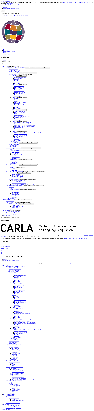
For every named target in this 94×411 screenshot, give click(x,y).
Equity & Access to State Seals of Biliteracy (15, 67)
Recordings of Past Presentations (13, 208)
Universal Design (18, 89)
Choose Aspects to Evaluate (20, 102)
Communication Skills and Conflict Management (25, 126)
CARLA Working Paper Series (13, 211)
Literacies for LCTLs (13, 159)
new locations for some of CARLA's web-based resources (75, 2)
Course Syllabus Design (19, 87)
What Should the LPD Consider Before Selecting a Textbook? (27, 132)
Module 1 (14, 75)
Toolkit (13, 168)
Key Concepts (17, 103)
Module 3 (14, 97)
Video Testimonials (18, 80)
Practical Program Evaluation (12, 164)
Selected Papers (12, 146)
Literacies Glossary (16, 157)
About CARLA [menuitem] (6, 54)
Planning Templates (16, 191)
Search (2, 10)
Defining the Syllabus (19, 86)
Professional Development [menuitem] (9, 51)
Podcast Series (15, 195)
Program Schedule (16, 207)
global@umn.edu (9, 3)
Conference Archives (10, 202)
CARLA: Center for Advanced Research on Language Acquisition (15, 15)
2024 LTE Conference (14, 144)
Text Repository (15, 193)
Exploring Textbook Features (20, 134)
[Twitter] (47, 252)
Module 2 (14, 84)
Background (11, 187)
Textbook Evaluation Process (20, 135)
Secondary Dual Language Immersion (14, 171)
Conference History (13, 145)
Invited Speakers (15, 205)
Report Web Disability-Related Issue (80, 238)
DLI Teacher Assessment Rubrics (19, 180)
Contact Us (3, 244)
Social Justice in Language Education (14, 185)
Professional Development (14, 166)
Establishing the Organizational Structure (23, 123)
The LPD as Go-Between (19, 111)
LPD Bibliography (13, 141)
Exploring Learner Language (12, 212)
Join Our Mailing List (5, 246)
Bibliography (14, 158)
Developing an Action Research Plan (22, 116)
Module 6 (14, 131)
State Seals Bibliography (14, 71)
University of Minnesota (13, 262)
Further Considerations (19, 93)
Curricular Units (15, 192)
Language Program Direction (12, 72)
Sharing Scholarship (18, 115)
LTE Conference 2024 (14, 203)
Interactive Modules (13, 74)
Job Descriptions (18, 78)
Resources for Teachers (14, 150)
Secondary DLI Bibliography (18, 181)
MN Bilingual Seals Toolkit (15, 70)
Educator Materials (16, 174)
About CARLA (6, 215)
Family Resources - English (18, 175)
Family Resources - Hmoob (18, 177)
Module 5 (14, 121)
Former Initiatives (10, 198)
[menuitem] (4, 49)
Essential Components (19, 91)
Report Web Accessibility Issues (67, 262)
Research (11, 149)
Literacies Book (12, 163)
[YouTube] (47, 253)
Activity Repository (16, 152)
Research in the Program (19, 112)
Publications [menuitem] (6, 52)
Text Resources (15, 153)
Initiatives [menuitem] (5, 50)
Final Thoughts (17, 83)
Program (16, 101)
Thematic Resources (16, 194)
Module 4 (14, 109)
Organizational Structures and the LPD (22, 122)
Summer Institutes (10, 201)
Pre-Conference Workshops (18, 206)
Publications (6, 210)
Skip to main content (5, 1)
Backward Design (18, 88)
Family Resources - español (18, 176)
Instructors (16, 99)
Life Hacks (16, 79)
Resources (16, 82)
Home (4, 60)
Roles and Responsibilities (20, 77)
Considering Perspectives (19, 92)
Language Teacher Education (12, 142)
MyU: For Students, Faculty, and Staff (11, 8)
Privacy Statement (67, 238)
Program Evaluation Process (20, 104)
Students (16, 98)
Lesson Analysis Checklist (17, 154)
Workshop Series (15, 161)
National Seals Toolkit (13, 69)
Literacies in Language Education (13, 148)
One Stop (5, 7)
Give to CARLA (4, 248)
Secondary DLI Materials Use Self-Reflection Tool (23, 184)
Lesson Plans (14, 162)
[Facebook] (47, 251)
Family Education (13, 172)
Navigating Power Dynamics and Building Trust (24, 125)
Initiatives (5, 66)
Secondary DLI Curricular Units (19, 183)
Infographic (14, 155)
